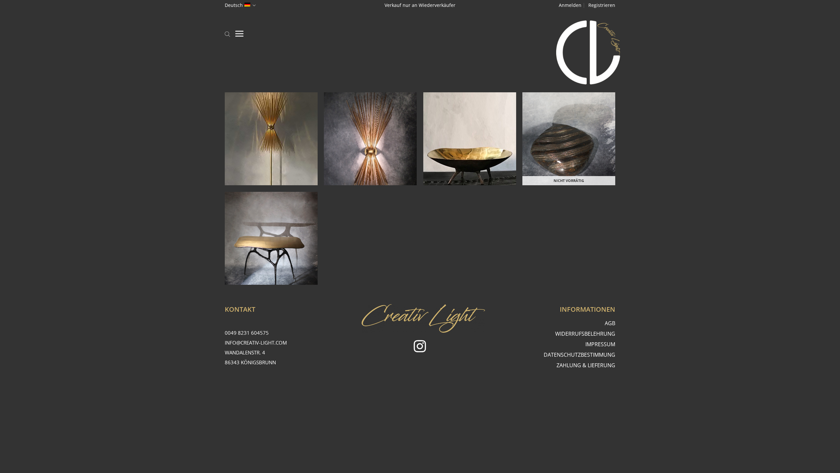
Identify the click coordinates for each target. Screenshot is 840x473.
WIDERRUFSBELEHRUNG (585, 333)
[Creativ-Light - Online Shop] (420, 52)
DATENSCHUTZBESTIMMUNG (579, 354)
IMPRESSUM (600, 344)
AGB (610, 323)
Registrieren (601, 5)
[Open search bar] (227, 33)
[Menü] (239, 33)
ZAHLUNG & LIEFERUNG (585, 365)
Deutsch (234, 5)
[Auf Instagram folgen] (420, 347)
